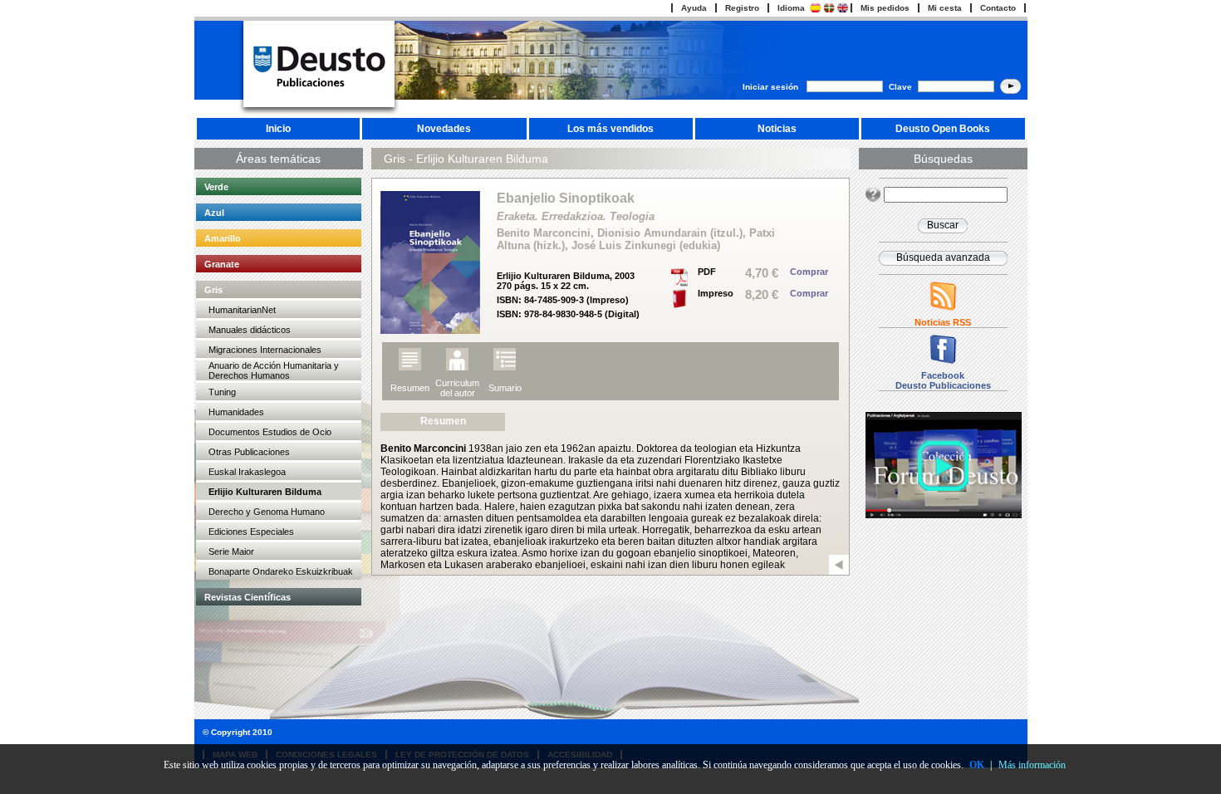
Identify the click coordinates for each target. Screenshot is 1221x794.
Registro (742, 7)
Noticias (777, 129)
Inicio (278, 129)
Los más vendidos (610, 129)
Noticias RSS (943, 322)
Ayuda (694, 7)
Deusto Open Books (942, 129)
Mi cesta (945, 7)
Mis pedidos (885, 7)
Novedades (444, 129)
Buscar (943, 225)
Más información (1032, 765)
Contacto (998, 7)
